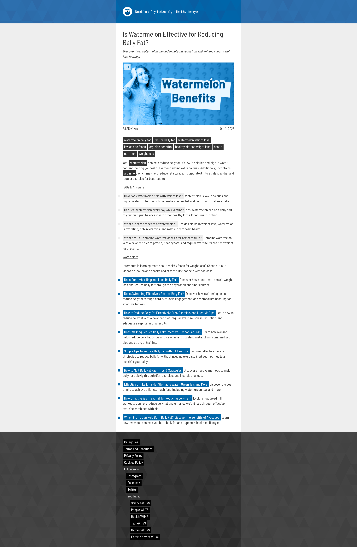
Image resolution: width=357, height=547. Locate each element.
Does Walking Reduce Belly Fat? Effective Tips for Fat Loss (162, 332)
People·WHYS (140, 510)
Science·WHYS (140, 503)
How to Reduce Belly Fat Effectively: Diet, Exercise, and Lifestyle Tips (169, 313)
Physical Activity (161, 11)
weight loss (146, 153)
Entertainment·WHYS (145, 537)
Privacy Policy (133, 455)
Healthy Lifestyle (187, 11)
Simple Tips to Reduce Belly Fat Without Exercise (156, 351)
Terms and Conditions (138, 449)
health (218, 147)
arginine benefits (160, 147)
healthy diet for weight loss (192, 147)
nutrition (130, 153)
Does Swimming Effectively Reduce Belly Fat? (154, 293)
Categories (131, 442)
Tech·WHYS (138, 523)
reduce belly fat (164, 140)
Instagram (134, 476)
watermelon (138, 163)
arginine (129, 173)
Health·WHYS (139, 516)
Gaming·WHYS (140, 530)
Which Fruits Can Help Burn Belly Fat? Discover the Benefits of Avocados (171, 417)
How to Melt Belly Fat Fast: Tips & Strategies (153, 370)
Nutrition (141, 11)
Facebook (134, 482)
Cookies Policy (133, 462)
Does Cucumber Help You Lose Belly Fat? (151, 279)
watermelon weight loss (193, 140)
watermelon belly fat (137, 140)
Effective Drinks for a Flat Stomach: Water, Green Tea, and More (165, 384)
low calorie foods (135, 147)
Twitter (132, 489)
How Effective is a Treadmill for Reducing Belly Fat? (157, 398)
